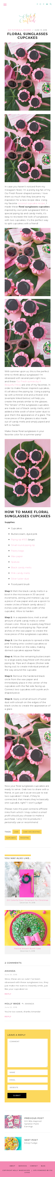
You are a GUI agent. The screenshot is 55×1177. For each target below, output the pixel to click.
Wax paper (17, 556)
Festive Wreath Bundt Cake (27, 948)
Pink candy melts (20, 573)
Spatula (15, 562)
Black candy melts (21, 567)
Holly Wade (12, 1003)
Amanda (10, 971)
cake (16, 832)
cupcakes (11, 838)
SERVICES (22, 1166)
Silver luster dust (20, 578)
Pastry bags (17, 550)
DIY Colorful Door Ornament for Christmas (27, 900)
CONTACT (34, 1166)
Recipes (27, 30)
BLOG (43, 1166)
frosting (24, 838)
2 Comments (13, 962)
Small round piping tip (23, 545)
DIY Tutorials (15, 30)
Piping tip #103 (19, 539)
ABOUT (12, 1166)
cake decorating (31, 832)
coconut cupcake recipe (31, 203)
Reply (8, 994)
